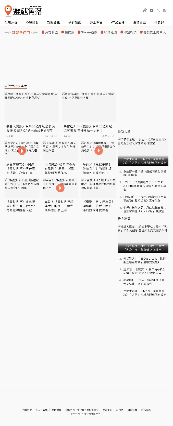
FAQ (38, 409)
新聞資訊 (53, 22)
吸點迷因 (110, 32)
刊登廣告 (27, 409)
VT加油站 (118, 22)
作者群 (159, 22)
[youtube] (152, 10)
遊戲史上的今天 (154, 32)
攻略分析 (11, 22)
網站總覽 (146, 409)
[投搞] (145, 10)
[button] (165, 10)
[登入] (158, 10)
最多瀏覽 (124, 218)
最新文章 (124, 131)
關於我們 (132, 409)
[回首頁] (23, 11)
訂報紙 (119, 409)
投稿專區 (139, 22)
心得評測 (32, 22)
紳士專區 (96, 22)
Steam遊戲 (89, 32)
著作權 (80, 409)
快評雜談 (74, 22)
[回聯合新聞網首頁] (8, 11)
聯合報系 (107, 409)
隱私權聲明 (92, 409)
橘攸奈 (69, 32)
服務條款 (70, 409)
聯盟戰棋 (130, 32)
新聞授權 (56, 409)
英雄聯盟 (51, 32)
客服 (45, 409)
